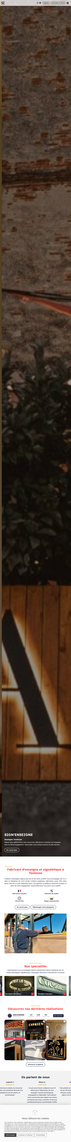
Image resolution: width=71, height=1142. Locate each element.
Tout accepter (10, 1135)
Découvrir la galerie (35, 1064)
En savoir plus (11, 850)
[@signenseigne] (10, 1016)
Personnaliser (40, 1135)
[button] (6, 933)
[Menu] (67, 3)
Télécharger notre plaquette (43, 907)
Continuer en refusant (25, 1135)
